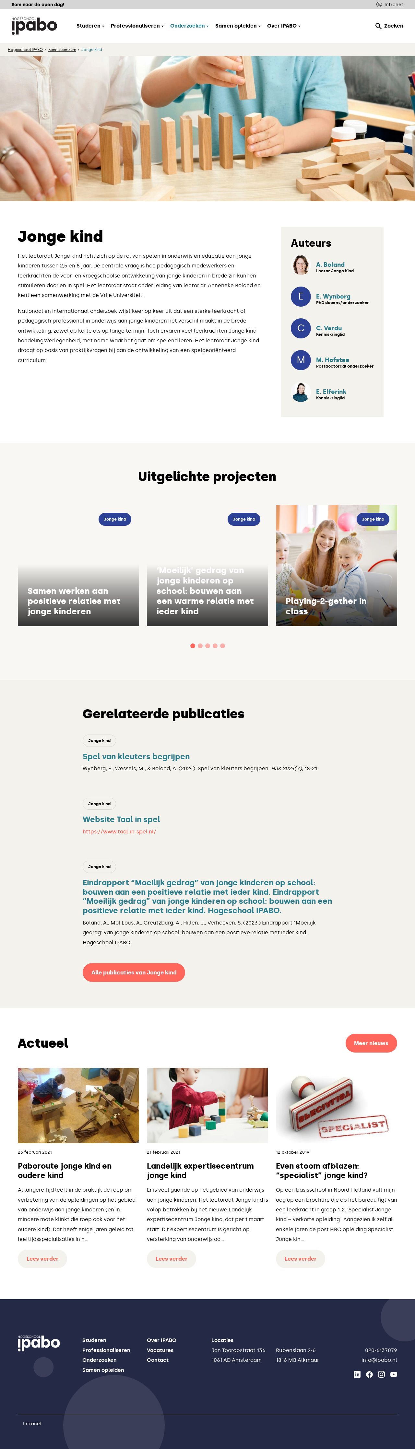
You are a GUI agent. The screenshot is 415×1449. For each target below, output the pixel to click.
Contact (158, 1360)
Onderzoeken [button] (187, 26)
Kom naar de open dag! (38, 4)
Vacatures (160, 1350)
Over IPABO (161, 1340)
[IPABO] (34, 26)
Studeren (94, 1340)
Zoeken (393, 26)
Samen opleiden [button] (236, 26)
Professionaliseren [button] (135, 26)
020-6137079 (381, 1350)
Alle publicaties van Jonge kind (134, 972)
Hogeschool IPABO (25, 49)
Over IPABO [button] (282, 26)
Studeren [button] (89, 26)
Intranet (394, 4)
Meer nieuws (371, 1043)
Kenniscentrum (62, 49)
